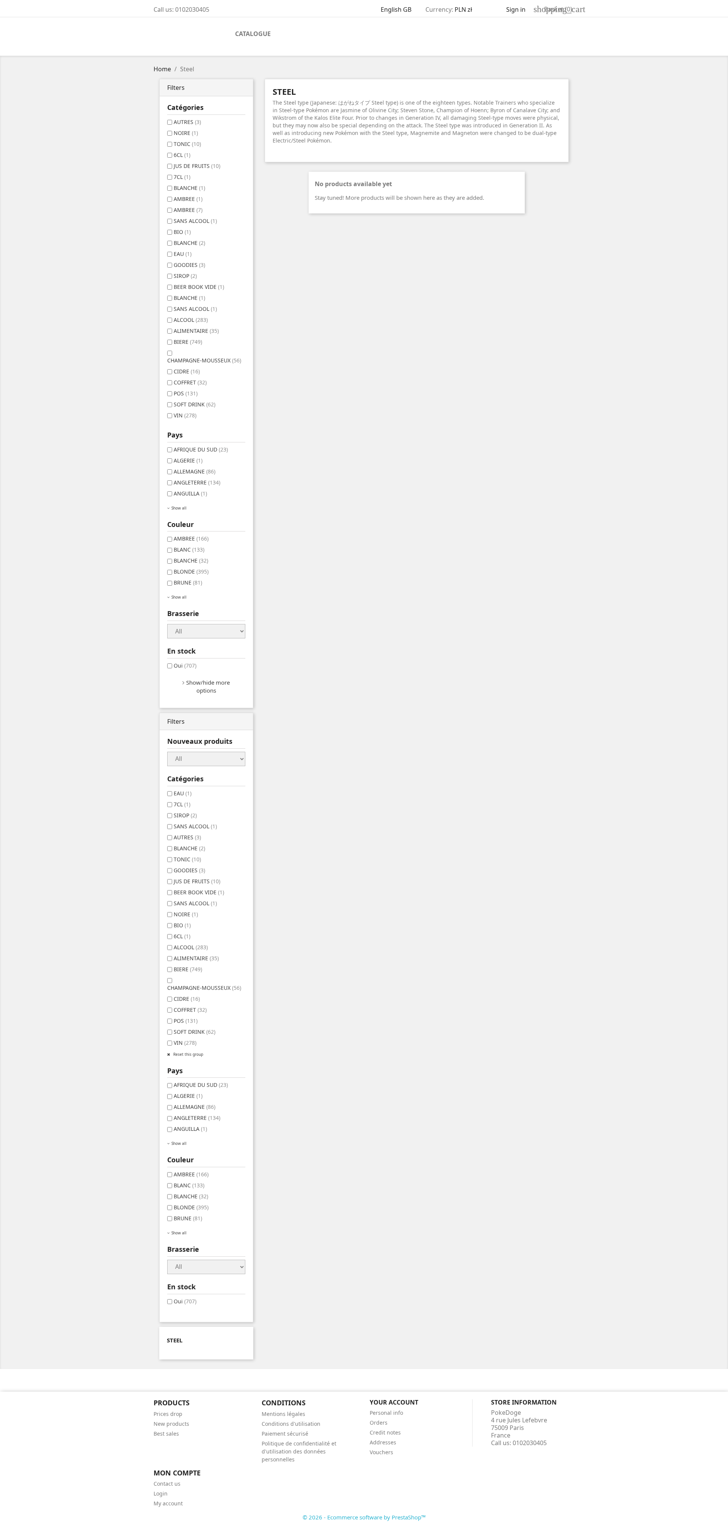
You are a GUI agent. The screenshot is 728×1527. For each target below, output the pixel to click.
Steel (174, 1340)
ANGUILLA (190, 493)
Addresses (383, 1442)
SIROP (185, 275)
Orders (379, 1422)
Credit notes (385, 1432)
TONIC (187, 143)
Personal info (386, 1412)
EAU (182, 253)
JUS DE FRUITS (197, 165)
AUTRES (187, 121)
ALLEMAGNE (194, 471)
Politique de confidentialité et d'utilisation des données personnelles (299, 1451)
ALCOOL (191, 319)
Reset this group (187, 1054)
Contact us (167, 1483)
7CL (182, 176)
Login (161, 1493)
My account (168, 1503)
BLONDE (191, 571)
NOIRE (186, 132)
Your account (394, 1402)
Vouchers (381, 1452)
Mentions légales (283, 1413)
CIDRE (187, 371)
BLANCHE (189, 187)
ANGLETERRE (197, 482)
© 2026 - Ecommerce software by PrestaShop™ (364, 1517)
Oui (185, 665)
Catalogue (253, 34)
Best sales (166, 1433)
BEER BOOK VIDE (199, 286)
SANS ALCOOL (195, 220)
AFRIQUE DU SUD (201, 449)
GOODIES (189, 264)
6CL (182, 154)
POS (186, 393)
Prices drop (168, 1413)
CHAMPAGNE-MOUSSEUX (204, 360)
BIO (182, 231)
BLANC (189, 549)
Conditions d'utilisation (291, 1423)
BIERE (188, 341)
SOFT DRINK (194, 404)
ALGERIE (188, 460)
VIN (185, 415)
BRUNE (188, 582)
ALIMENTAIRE (196, 330)
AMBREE (188, 198)
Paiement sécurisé (285, 1433)
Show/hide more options (208, 686)
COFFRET (190, 382)
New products (171, 1423)
